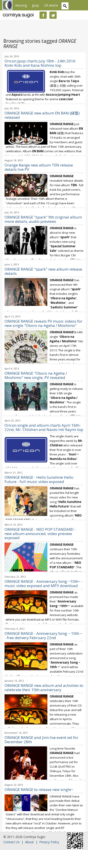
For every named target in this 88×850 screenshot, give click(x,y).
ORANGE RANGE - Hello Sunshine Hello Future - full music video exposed (39, 479)
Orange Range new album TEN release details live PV (39, 167)
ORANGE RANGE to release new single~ (39, 789)
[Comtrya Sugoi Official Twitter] (53, 15)
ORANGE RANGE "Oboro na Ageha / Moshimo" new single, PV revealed (36, 375)
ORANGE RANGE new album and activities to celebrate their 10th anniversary (44, 687)
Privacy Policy (49, 842)
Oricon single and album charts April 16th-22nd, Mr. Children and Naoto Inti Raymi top (44, 427)
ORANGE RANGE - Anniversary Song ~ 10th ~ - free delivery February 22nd (43, 635)
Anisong (21, 5)
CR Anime (51, 5)
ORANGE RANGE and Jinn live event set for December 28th (41, 739)
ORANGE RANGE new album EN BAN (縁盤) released (42, 115)
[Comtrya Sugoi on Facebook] (43, 15)
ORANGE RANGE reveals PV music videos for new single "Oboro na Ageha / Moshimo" (43, 323)
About (29, 842)
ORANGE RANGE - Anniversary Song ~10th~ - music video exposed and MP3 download (44, 583)
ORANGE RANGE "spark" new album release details (43, 271)
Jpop (35, 5)
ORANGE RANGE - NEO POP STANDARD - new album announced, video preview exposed (40, 533)
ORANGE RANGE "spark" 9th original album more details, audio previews (43, 219)
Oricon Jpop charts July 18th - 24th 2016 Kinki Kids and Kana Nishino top (40, 63)
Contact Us (11, 842)
